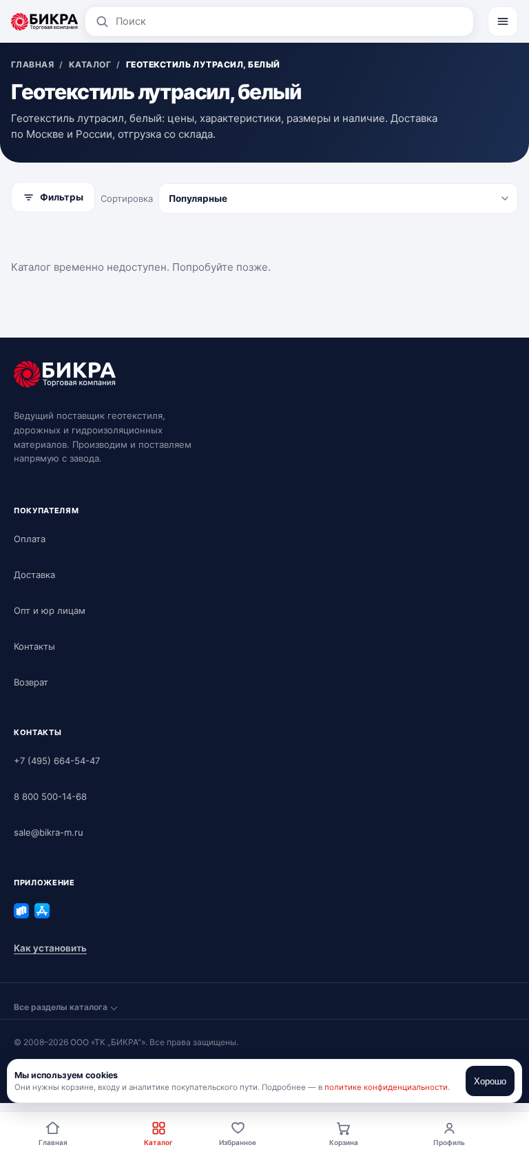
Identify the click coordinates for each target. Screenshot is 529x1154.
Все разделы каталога (60, 1007)
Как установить (50, 948)
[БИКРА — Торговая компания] (44, 21)
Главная (53, 1142)
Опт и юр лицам (49, 610)
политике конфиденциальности (386, 1087)
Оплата (29, 538)
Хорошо (490, 1081)
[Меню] (503, 21)
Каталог (158, 1142)
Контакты (34, 646)
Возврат (31, 682)
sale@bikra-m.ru (48, 832)
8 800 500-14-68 (50, 796)
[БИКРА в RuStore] (21, 911)
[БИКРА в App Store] (42, 911)
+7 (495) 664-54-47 (57, 760)
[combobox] (290, 21)
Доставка (34, 574)
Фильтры (61, 197)
